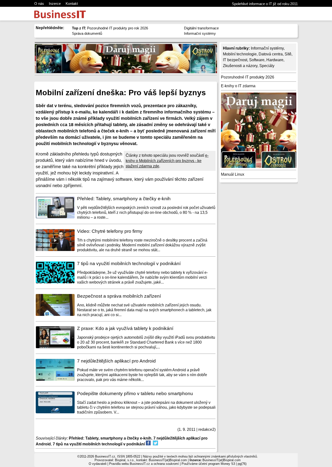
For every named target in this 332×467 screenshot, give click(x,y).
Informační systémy (200, 33)
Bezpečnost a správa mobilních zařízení (119, 296)
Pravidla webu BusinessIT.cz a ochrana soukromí (144, 464)
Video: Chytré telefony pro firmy (109, 231)
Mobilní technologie (240, 54)
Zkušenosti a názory (240, 66)
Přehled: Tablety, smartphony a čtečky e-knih (124, 198)
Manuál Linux (232, 174)
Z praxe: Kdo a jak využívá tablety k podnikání (125, 328)
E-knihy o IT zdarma (238, 86)
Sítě (288, 54)
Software (256, 60)
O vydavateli (97, 464)
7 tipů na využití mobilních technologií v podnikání (129, 263)
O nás (39, 3)
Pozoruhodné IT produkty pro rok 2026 (110, 28)
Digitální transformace (201, 28)
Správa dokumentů (87, 33)
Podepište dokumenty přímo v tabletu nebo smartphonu (135, 393)
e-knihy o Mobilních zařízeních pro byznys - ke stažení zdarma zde (167, 160)
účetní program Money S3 (217, 464)
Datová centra (271, 54)
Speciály (266, 66)
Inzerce (55, 3)
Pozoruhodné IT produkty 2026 (247, 77)
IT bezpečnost (235, 60)
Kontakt (72, 3)
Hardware (274, 60)
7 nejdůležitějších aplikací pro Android (116, 360)
